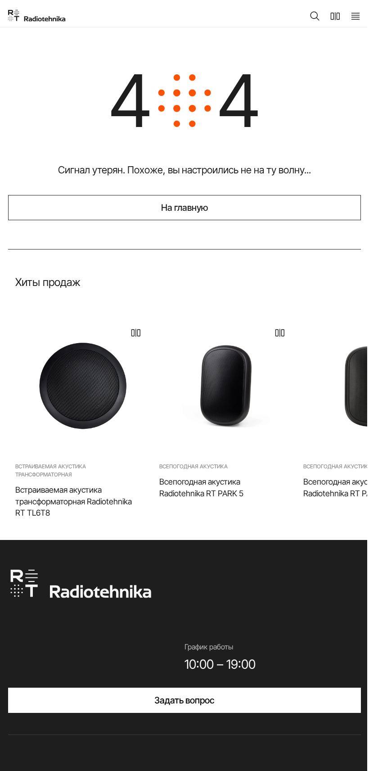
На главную (184, 207)
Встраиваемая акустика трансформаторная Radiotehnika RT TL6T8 (73, 501)
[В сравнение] (135, 332)
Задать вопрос (184, 700)
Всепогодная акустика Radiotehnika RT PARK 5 (201, 487)
